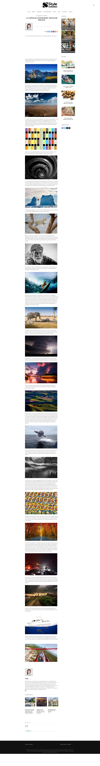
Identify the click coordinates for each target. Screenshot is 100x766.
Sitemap (69, 744)
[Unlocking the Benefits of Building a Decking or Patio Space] (68, 34)
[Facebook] (62, 128)
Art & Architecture (47, 11)
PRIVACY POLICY (63, 744)
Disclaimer (31, 744)
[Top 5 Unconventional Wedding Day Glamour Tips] (68, 111)
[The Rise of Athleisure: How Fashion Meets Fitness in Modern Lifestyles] (68, 46)
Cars (59, 11)
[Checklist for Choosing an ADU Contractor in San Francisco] (41, 701)
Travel (54, 11)
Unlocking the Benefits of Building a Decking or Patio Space (68, 38)
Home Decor (39, 11)
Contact (26, 744)
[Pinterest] (25, 690)
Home (29, 11)
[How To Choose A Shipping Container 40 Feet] (68, 79)
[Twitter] (65, 128)
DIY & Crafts (64, 11)
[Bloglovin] (69, 128)
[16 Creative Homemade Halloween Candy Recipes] (68, 95)
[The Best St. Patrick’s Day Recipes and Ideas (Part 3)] (68, 63)
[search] (94, 5)
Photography (45, 15)
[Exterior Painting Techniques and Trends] (53, 701)
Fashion (33, 11)
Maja (33, 26)
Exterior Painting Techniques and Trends (52, 710)
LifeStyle (70, 11)
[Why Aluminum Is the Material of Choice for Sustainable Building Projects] (30, 701)
